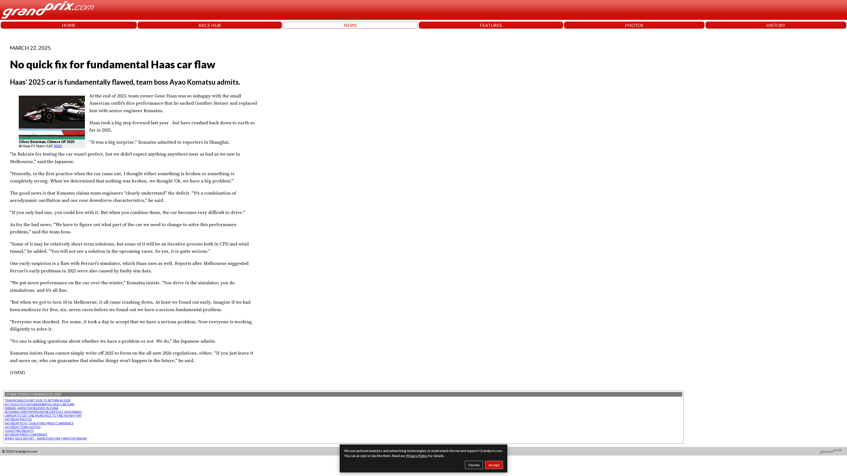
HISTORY (775, 25)
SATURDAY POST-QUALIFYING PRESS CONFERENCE (39, 423)
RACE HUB (210, 25)
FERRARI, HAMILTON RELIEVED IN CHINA (31, 408)
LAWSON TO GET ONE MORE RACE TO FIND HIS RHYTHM (43, 415)
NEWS (350, 25)
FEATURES (491, 25)
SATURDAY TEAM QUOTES (23, 427)
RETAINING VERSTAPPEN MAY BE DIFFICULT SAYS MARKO (43, 412)
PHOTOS (634, 25)
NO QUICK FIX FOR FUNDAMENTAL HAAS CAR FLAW (39, 404)
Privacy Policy (417, 456)
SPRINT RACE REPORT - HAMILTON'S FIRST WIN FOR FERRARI (46, 438)
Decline (474, 465)
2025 (58, 146)
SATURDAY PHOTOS (18, 419)
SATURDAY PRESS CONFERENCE (26, 434)
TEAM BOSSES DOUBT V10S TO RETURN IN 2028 (37, 400)
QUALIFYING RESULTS (19, 431)
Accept (494, 465)
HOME (69, 25)
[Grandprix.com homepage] (831, 451)
